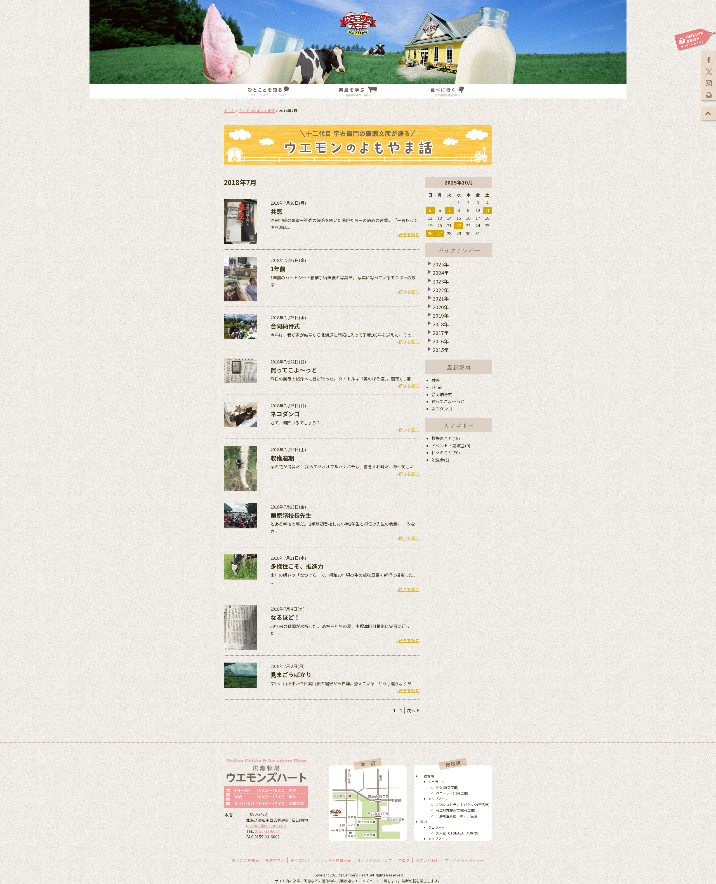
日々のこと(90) (446, 452)
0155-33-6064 (267, 831)
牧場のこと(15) (446, 438)
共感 (276, 211)
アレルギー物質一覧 (333, 860)
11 (487, 210)
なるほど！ (285, 617)
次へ (411, 710)
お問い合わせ (427, 860)
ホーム (229, 110)
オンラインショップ (374, 860)
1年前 (278, 268)
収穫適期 (282, 458)
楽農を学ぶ (275, 860)
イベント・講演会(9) (451, 445)
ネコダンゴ (285, 414)
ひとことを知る (245, 860)
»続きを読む (408, 234)
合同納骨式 (285, 326)
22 (458, 225)
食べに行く (300, 860)
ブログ (404, 860)
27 (439, 233)
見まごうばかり (291, 674)
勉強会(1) (440, 460)
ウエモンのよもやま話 (257, 110)
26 (430, 233)
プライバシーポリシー (464, 860)
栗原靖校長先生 (291, 515)
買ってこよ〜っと (293, 370)
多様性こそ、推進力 (296, 566)
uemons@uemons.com (266, 825)
